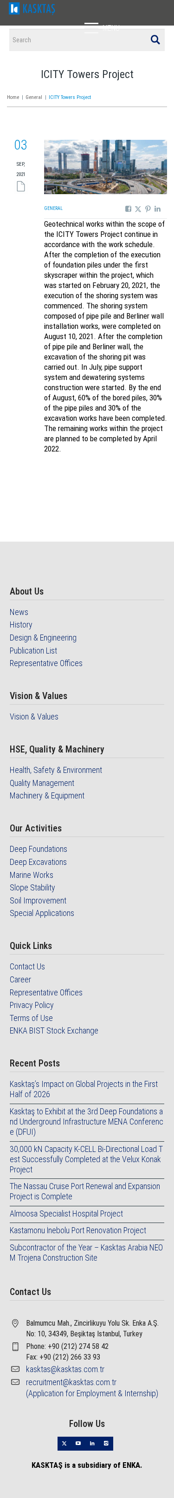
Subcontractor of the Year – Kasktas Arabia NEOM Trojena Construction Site (86, 1253)
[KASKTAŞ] (32, 7)
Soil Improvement (38, 900)
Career (20, 979)
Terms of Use (31, 1018)
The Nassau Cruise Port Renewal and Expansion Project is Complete (85, 1191)
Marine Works (31, 875)
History (21, 624)
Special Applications (42, 913)
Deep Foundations (38, 849)
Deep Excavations (38, 862)
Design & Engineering (43, 637)
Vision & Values (34, 716)
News (19, 612)
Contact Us (27, 966)
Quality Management (42, 783)
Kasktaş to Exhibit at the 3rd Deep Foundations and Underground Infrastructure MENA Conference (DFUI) (86, 1121)
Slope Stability (32, 887)
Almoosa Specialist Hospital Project (66, 1213)
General (34, 97)
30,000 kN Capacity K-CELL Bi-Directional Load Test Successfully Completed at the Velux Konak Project (86, 1159)
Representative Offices (46, 663)
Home (13, 97)
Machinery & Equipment (47, 795)
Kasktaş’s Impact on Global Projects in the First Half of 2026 (84, 1089)
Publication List (33, 650)
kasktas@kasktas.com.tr (65, 1369)
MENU (111, 28)
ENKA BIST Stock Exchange (54, 1030)
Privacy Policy (32, 1005)
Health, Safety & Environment (56, 770)
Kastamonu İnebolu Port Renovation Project (78, 1230)
